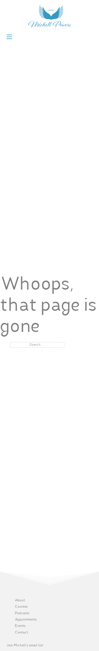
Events (20, 626)
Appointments (26, 619)
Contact (21, 632)
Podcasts (22, 613)
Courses (21, 606)
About (20, 600)
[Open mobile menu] (9, 37)
